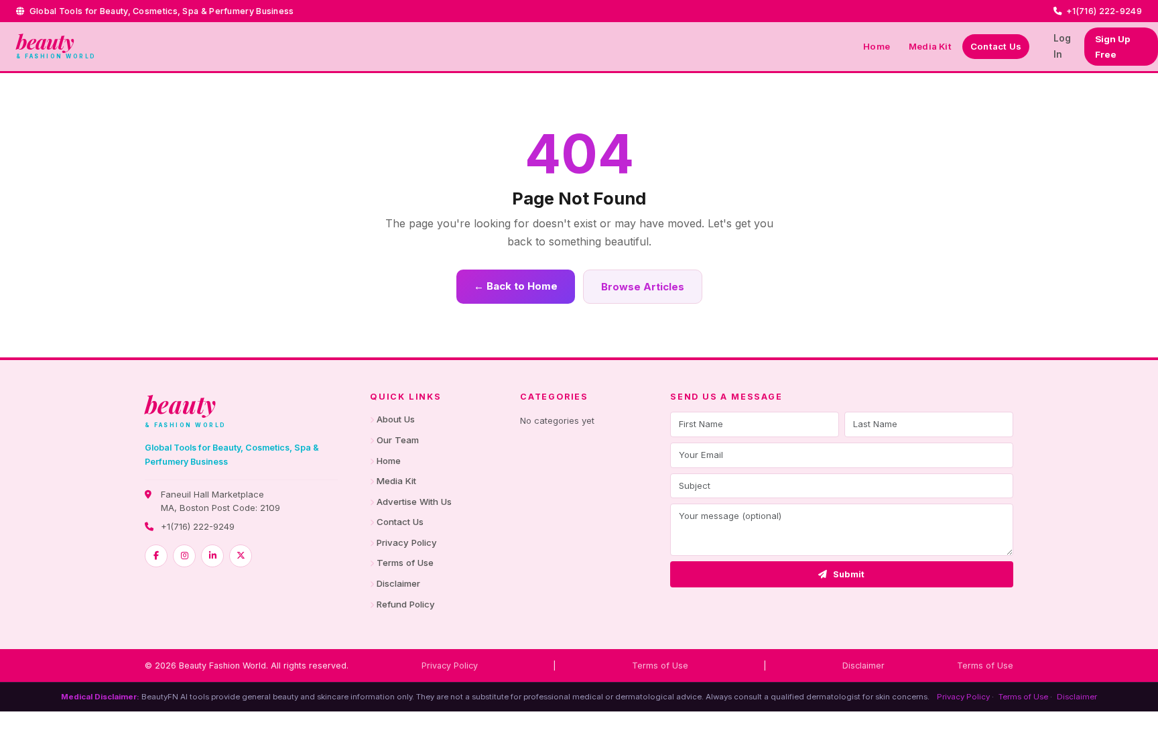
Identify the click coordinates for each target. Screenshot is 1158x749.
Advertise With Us (414, 501)
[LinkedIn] (212, 555)
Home (876, 46)
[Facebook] (156, 555)
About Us (396, 419)
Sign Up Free (1112, 46)
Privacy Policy (407, 542)
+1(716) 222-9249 (198, 526)
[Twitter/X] (240, 555)
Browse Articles (642, 286)
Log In (1062, 46)
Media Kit (930, 46)
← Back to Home (516, 286)
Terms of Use (405, 562)
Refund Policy (406, 604)
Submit (849, 574)
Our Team (398, 440)
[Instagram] (184, 555)
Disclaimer (398, 583)
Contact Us (995, 46)
